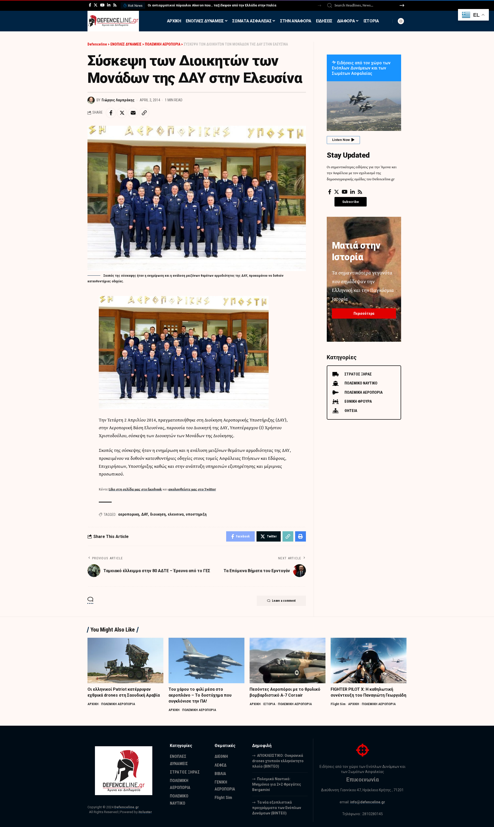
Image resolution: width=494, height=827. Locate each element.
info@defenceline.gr (367, 802)
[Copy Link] (144, 113)
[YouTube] (102, 5)
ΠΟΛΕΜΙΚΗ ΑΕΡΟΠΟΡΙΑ (118, 704)
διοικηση (158, 514)
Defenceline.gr (126, 807)
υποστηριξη (196, 514)
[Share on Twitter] (122, 113)
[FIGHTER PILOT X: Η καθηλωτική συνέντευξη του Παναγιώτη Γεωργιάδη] (369, 660)
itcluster (145, 812)
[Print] (300, 536)
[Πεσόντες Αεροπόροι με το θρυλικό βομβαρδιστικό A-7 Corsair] (287, 660)
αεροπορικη (128, 514)
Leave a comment (284, 601)
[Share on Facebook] (111, 113)
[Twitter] (95, 5)
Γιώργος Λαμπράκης (118, 100)
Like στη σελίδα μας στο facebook (135, 489)
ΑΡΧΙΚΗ (93, 704)
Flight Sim (338, 704)
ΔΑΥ (144, 514)
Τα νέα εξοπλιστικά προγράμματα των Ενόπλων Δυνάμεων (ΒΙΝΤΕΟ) (276, 807)
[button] (319, 5)
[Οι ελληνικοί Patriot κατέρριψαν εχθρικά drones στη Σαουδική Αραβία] (125, 660)
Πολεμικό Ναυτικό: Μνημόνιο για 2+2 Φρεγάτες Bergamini (276, 784)
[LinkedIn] (109, 5)
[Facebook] (89, 5)
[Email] (133, 113)
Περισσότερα (364, 313)
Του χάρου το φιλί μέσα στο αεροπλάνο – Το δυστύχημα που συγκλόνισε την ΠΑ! (200, 695)
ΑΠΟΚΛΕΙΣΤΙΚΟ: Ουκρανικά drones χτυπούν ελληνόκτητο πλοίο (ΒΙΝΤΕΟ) (206, 5)
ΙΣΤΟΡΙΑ (269, 704)
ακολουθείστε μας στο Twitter (192, 489)
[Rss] (115, 5)
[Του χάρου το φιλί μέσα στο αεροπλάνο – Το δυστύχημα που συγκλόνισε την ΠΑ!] (206, 660)
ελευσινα (176, 514)
